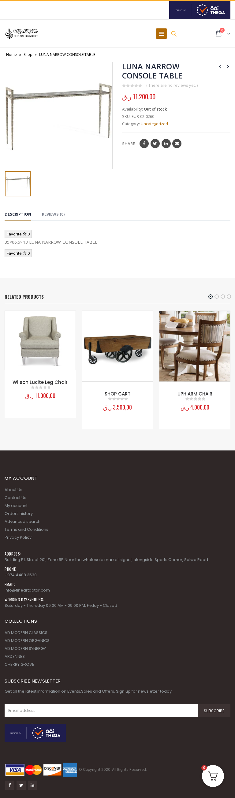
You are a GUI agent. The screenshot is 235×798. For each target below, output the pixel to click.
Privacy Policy (18, 537)
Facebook (144, 143)
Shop (28, 54)
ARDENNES (15, 656)
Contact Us (15, 498)
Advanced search (22, 521)
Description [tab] (18, 214)
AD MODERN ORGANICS (27, 640)
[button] (210, 296)
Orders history (19, 513)
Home (11, 54)
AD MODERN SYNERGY (25, 648)
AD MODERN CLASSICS (26, 633)
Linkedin (32, 785)
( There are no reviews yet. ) (172, 85)
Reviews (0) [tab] (53, 214)
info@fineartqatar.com (27, 590)
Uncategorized (154, 123)
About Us (13, 490)
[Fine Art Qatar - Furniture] (21, 33)
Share (128, 143)
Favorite (18, 234)
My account (16, 505)
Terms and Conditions (26, 529)
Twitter (155, 143)
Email (176, 143)
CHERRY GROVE (19, 664)
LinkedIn (166, 143)
